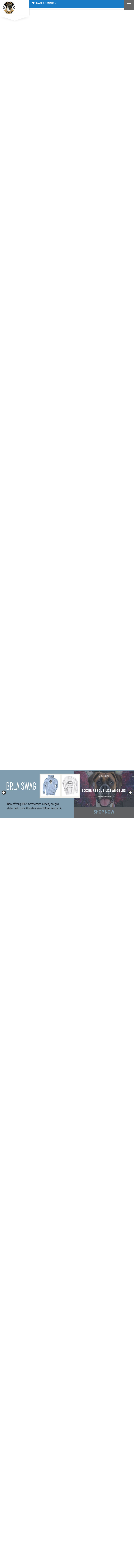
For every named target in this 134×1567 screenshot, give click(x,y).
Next (129, 792)
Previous (4, 792)
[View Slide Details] (67, 794)
